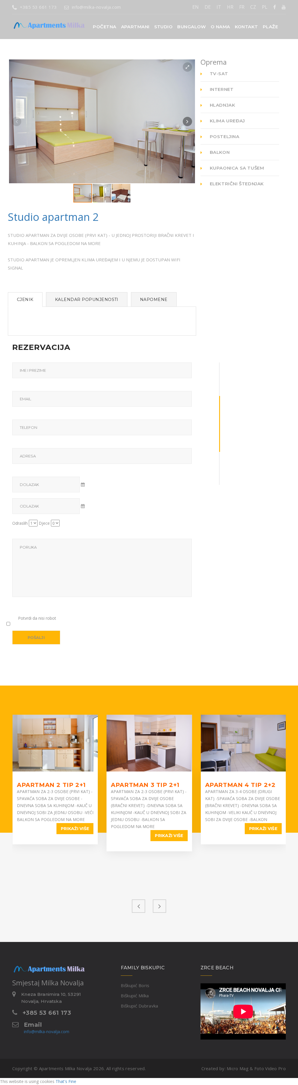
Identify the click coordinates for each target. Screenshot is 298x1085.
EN (195, 7)
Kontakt (246, 26)
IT (219, 7)
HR (230, 7)
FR (241, 7)
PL (264, 7)
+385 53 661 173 (38, 7)
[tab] (25, 299)
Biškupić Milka (135, 995)
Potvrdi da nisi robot (37, 618)
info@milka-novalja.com (96, 7)
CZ (253, 7)
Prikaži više (75, 828)
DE (208, 7)
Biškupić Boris (135, 985)
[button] (135, 26)
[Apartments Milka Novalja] (38, 21)
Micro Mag (238, 1068)
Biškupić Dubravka (139, 1006)
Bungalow (191, 26)
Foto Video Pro (270, 1068)
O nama (220, 26)
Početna (104, 26)
